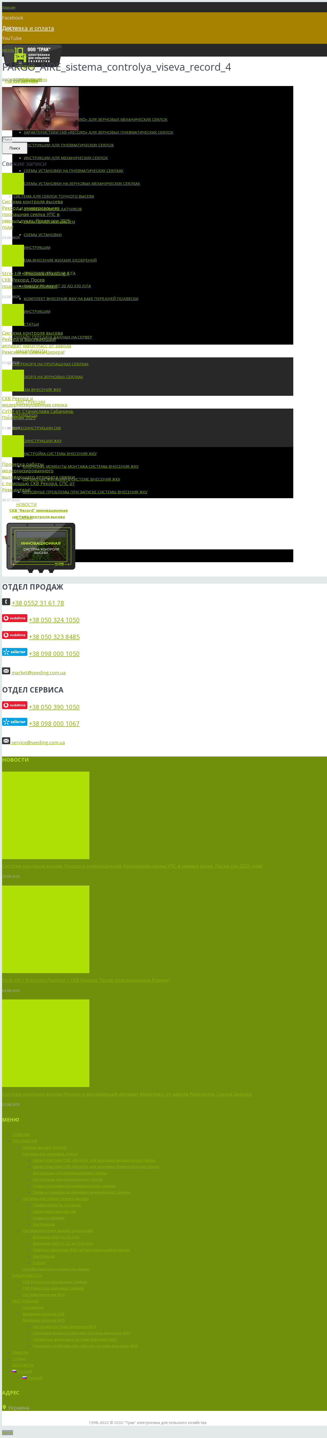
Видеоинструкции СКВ (43, 1313)
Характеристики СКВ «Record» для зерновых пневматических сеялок (96, 1166)
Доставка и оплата (28, 28)
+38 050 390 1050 (54, 706)
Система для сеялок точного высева (55, 1198)
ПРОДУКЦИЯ (24, 1140)
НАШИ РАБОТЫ (27, 1275)
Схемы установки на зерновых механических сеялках (82, 1192)
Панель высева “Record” (44, 1147)
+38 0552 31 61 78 (38, 603)
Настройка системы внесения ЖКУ (64, 1326)
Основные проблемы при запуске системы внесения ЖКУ (85, 1345)
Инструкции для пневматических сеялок (70, 1172)
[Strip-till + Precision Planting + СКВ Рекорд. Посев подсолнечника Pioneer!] (13, 256)
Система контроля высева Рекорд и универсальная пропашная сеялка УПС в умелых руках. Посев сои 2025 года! (36, 214)
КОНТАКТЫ (23, 1364)
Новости (20, 1352)
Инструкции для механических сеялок (68, 1179)
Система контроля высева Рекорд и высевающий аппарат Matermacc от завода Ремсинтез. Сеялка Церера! (36, 342)
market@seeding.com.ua (38, 672)
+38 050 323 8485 (54, 636)
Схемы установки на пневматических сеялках (74, 1185)
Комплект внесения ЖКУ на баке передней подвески (81, 1249)
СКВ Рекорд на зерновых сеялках (53, 1288)
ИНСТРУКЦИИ (25, 1300)
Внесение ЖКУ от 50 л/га (56, 1236)
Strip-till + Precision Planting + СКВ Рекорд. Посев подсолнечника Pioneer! (35, 279)
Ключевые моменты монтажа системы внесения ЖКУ (82, 1332)
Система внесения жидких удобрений (57, 1230)
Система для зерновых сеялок (50, 1153)
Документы (33, 1307)
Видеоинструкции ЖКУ (43, 1320)
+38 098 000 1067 (54, 723)
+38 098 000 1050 (54, 653)
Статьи (39, 1262)
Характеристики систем (54, 1211)
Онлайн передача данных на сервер (56, 1268)
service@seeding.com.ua (37, 742)
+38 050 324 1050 (54, 619)
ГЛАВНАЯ (21, 1134)
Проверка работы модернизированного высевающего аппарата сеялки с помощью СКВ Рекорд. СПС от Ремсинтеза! (38, 477)
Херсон (8, 7)
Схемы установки (48, 1217)
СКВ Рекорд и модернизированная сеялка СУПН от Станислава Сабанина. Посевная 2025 (38, 408)
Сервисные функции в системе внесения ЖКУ (75, 1339)
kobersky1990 (34, 79)
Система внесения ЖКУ (43, 1294)
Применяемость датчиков (57, 1204)
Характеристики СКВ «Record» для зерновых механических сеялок (94, 1160)
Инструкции (44, 1224)
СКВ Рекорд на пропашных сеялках (54, 1281)
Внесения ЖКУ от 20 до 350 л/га (62, 1243)
